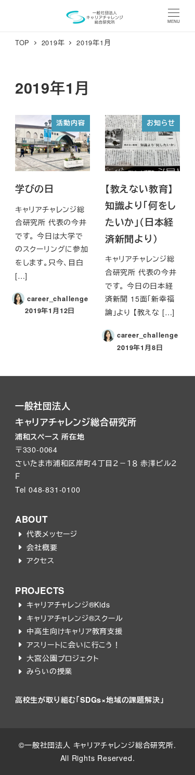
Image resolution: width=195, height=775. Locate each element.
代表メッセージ (52, 533)
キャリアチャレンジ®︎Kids (68, 604)
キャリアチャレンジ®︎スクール (75, 618)
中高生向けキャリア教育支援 (74, 631)
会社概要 (42, 547)
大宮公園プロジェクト (63, 658)
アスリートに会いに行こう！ (73, 644)
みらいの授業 (49, 671)
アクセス (40, 560)
